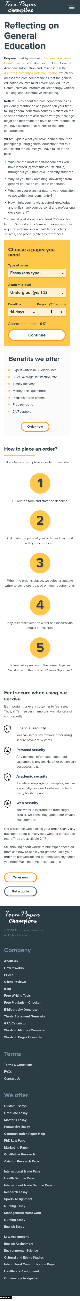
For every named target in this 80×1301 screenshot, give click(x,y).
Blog (7, 989)
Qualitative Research (19, 1154)
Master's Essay (15, 1120)
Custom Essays (15, 1106)
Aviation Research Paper (22, 1161)
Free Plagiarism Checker (22, 1003)
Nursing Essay (14, 1206)
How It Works (14, 968)
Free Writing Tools (17, 996)
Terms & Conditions (18, 1065)
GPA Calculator (15, 1023)
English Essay (14, 1227)
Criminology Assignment (22, 1278)
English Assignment (18, 1244)
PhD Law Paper (15, 1141)
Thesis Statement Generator (25, 1016)
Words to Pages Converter (23, 1037)
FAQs (8, 1072)
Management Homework (22, 1213)
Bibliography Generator (21, 1010)
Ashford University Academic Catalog (31, 73)
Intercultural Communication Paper (30, 1264)
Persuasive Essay (17, 1127)
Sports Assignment (18, 1199)
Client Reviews (15, 982)
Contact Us (12, 1079)
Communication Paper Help (24, 1134)
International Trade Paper (23, 1171)
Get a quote (20, 891)
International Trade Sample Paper (29, 1185)
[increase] (61, 311)
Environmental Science (21, 1250)
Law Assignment (16, 1237)
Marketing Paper (16, 1148)
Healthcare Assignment (21, 1271)
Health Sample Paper (20, 1178)
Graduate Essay (15, 1113)
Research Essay (15, 1192)
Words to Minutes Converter (25, 1030)
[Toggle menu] (72, 7)
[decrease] (41, 311)
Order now (35, 427)
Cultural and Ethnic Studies (24, 1257)
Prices (8, 975)
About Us (11, 961)
